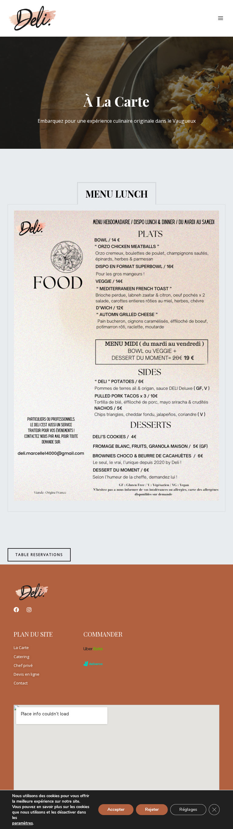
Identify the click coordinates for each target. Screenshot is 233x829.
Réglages (188, 809)
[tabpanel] (116, 358)
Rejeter (152, 809)
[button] (39, 554)
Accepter (115, 809)
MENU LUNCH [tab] (117, 193)
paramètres (22, 823)
